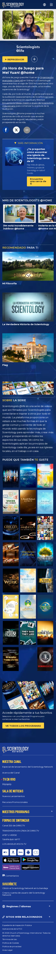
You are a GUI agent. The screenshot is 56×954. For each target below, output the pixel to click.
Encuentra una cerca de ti (38, 181)
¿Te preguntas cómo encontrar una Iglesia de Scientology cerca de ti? (38, 155)
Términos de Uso (9, 939)
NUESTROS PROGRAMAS (15, 812)
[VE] (45, 502)
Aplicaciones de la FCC (12, 929)
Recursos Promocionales (15, 802)
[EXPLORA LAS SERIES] (11, 476)
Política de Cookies (10, 943)
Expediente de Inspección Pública (17, 925)
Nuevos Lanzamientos (13, 796)
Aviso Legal (7, 950)
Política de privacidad (11, 946)
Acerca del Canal (11, 772)
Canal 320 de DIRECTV (13, 825)
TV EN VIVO (9, 779)
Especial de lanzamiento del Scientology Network (27, 766)
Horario (6, 784)
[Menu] (51, 5)
